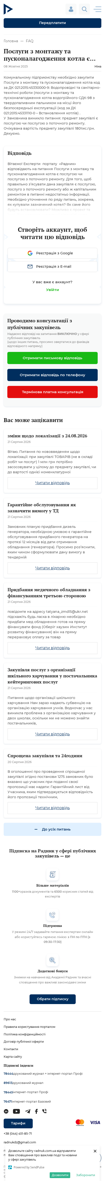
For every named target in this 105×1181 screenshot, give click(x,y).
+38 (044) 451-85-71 (18, 1133)
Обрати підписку (52, 999)
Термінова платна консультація (52, 392)
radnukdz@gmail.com (20, 1142)
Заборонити (85, 1175)
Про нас (10, 1019)
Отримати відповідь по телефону (52, 375)
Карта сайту (13, 1056)
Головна (11, 41)
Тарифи (18, 1123)
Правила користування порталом (29, 1027)
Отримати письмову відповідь (52, 358)
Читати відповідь (52, 483)
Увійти (52, 289)
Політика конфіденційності (24, 1034)
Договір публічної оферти (24, 1041)
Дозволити (60, 1175)
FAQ (29, 41)
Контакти (11, 1049)
